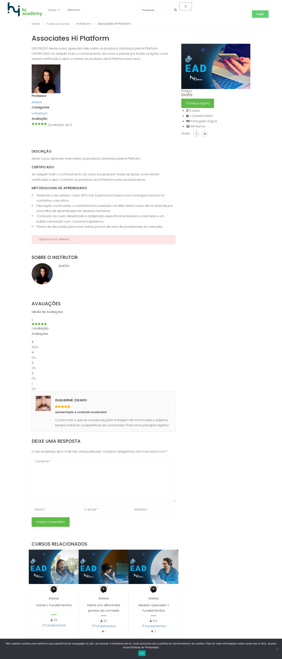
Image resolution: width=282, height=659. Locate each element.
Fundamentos (55, 625)
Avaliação (39, 118)
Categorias (40, 107)
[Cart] (185, 6)
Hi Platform (40, 113)
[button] (260, 14)
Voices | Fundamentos (54, 605)
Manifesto (74, 10)
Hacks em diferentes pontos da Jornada (103, 608)
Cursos (52, 10)
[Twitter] (205, 134)
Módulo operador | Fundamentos (154, 608)
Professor (39, 96)
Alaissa (64, 266)
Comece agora (197, 103)
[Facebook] (196, 134)
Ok (142, 653)
